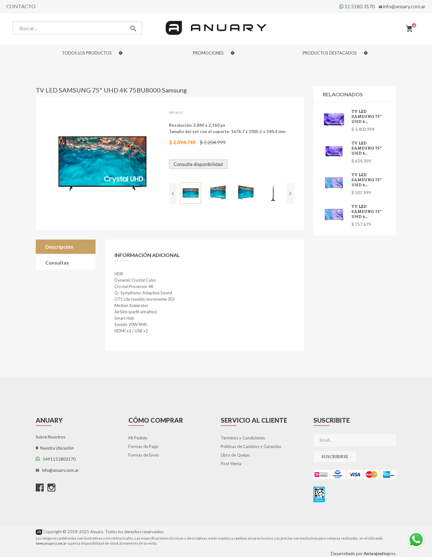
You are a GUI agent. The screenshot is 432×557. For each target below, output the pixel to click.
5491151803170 (58, 459)
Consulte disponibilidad (198, 164)
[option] (190, 193)
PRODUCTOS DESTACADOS (330, 52)
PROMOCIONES (209, 52)
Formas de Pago (143, 446)
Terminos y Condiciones (243, 437)
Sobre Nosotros (50, 436)
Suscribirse (334, 456)
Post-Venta (231, 463)
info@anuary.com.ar (404, 6)
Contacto (20, 6)
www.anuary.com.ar (51, 543)
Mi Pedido (137, 437)
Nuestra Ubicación (56, 448)
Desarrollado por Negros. (363, 553)
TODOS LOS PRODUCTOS (87, 52)
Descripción (59, 247)
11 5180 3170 (359, 6)
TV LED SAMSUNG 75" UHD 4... (366, 116)
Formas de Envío (143, 455)
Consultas (57, 262)
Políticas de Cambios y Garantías (251, 446)
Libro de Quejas (235, 455)
